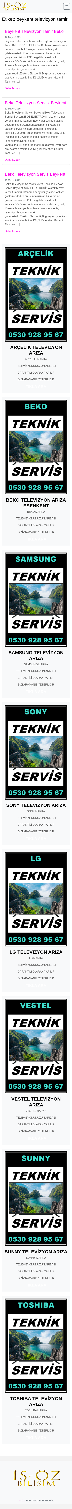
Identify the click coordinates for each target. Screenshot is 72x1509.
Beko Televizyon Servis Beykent (35, 174)
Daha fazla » (12, 88)
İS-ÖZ (22, 1500)
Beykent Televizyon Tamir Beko (34, 31)
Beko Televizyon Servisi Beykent (35, 102)
